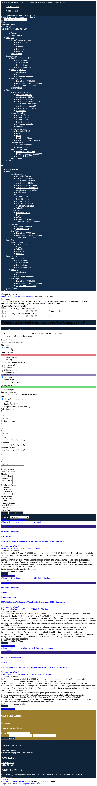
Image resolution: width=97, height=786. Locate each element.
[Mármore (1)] (12, 492)
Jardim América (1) (11, 404)
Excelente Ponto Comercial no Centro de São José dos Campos (26, 674)
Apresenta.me (6, 779)
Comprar (4, 573)
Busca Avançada (7, 515)
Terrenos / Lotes (22, 147)
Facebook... (5, 723)
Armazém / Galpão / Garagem (28, 140)
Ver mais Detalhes (8, 576)
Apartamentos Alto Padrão (26, 104)
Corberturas (21, 111)
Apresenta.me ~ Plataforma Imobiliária (16, 781)
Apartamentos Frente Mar (26, 108)
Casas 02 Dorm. (22, 117)
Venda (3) (8, 348)
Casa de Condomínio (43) (14, 362)
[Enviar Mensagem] (50, 316)
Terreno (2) (8, 385)
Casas (18, 44)
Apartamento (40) (11, 357)
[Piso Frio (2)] (12, 494)
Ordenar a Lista (7, 508)
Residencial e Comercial (25, 138)
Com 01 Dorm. (22, 60)
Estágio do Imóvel (8, 392)
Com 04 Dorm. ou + (24, 67)
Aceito (23, 306)
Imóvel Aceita (6, 496)
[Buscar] (2, 20)
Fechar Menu (16, 54)
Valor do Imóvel (7, 409)
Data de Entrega (7, 469)
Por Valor (15, 149)
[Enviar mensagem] (61, 311)
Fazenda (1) (9, 390)
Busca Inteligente (8, 340)
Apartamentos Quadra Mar (27, 106)
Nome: (3, 733)
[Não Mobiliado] (6, 480)
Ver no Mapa (6, 777)
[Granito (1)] (12, 490)
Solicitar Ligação (8, 738)
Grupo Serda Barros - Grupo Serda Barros (18, 17)
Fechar (19, 513)
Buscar (4, 513)
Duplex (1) (8, 367)
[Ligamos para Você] (9, 294)
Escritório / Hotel (23, 131)
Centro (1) (8, 401)
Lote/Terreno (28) (11, 370)
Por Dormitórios (17, 58)
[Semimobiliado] (6, 476)
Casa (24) (8, 360)
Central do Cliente (8, 750)
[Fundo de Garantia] (8, 503)
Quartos (4, 438)
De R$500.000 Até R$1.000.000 (29, 83)
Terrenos (14, 142)
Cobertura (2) (9, 365)
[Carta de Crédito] (8, 505)
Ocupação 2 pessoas (24, 95)
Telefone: (4, 735)
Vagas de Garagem (8, 447)
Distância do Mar (8, 421)
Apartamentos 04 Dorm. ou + (28, 101)
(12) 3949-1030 (12, 7)
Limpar (12, 513)
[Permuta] (8, 501)
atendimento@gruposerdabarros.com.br (22, 15)
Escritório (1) (9, 380)
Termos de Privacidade (10, 306)
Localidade (5, 396)
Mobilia (4, 474)
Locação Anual (17, 40)
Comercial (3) (9, 377)
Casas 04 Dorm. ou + (24, 122)
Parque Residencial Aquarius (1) (17, 407)
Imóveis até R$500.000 (25, 81)
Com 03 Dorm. (22, 65)
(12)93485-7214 (12, 11)
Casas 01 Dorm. (22, 115)
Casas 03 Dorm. (22, 120)
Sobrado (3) (9, 372)
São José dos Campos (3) (14, 399)
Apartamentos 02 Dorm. (25, 97)
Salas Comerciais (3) (12, 382)
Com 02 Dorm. (22, 63)
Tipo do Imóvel (7, 352)
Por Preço (15, 79)
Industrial (20, 51)
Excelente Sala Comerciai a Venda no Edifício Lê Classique (25, 609)
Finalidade (5, 345)
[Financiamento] (8, 499)
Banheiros (5, 442)
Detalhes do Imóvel (9, 485)
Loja (18, 133)
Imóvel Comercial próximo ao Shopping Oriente (20, 548)
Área (3, 452)
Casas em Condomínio (25, 76)
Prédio (18, 136)
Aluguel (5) (8, 350)
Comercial (20, 49)
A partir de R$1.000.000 (26, 85)
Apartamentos (21, 42)
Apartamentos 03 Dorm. (25, 99)
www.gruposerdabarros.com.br (30, 784)
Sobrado (19, 47)
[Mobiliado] (6, 478)
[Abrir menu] (2, 165)
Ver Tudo (27, 40)
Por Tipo (14, 69)
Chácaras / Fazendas (24, 145)
